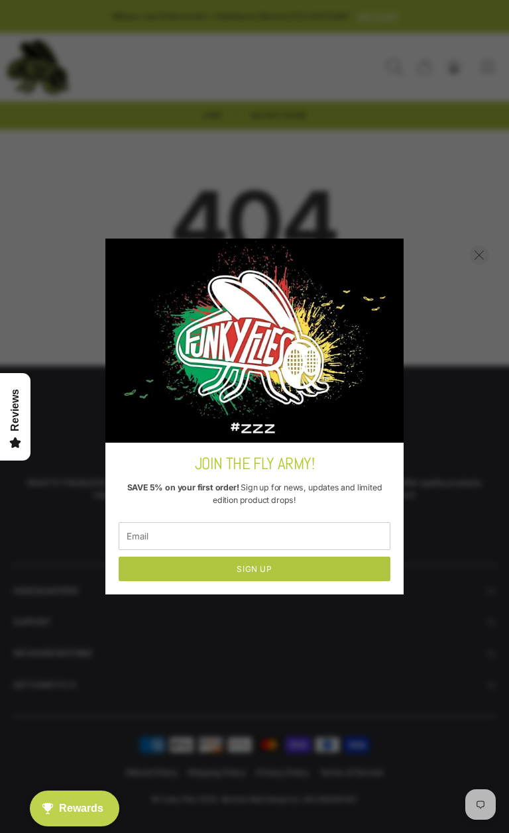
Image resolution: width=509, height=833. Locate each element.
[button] (479, 255)
